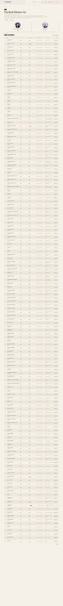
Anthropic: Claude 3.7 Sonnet (11, 68)
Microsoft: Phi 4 (9, 326)
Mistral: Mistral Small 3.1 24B (11, 361)
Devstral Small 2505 (10, 157)
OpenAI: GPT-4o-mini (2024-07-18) (12, 422)
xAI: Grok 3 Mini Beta (10, 537)
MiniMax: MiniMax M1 (10, 336)
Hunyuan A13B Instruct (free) (11, 254)
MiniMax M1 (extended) (10, 333)
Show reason (55, 40)
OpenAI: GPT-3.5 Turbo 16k (11, 394)
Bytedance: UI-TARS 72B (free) (11, 86)
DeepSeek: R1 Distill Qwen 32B (11, 154)
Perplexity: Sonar (9, 444)
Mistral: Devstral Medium (10, 343)
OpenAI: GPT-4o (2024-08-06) (11, 415)
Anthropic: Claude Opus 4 (10, 75)
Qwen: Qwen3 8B (9, 483)
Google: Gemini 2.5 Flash (10, 204)
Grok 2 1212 (8, 247)
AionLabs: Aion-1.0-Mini (10, 43)
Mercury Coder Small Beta (11, 290)
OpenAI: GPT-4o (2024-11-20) (11, 419)
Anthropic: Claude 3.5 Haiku (11, 61)
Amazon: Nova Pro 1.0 (10, 54)
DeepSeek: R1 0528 (10, 143)
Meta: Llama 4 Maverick (10, 318)
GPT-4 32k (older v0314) (10, 240)
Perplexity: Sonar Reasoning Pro (11, 451)
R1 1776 (8, 494)
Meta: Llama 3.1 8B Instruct (11, 304)
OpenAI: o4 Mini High (10, 440)
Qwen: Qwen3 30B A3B (10, 476)
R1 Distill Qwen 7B (9, 504)
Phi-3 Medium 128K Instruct (11, 458)
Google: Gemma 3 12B (10, 225)
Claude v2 (8, 97)
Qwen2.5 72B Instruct (10, 490)
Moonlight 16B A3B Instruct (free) (12, 372)
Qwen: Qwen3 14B (9, 469)
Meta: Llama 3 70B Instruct (11, 293)
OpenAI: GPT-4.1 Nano (10, 408)
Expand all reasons (55, 35)
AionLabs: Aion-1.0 (10, 39)
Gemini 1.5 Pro (9, 172)
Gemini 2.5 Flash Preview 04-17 (11, 179)
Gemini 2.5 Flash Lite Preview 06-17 (12, 175)
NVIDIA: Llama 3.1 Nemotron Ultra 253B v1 (13, 383)
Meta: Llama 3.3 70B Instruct (11, 315)
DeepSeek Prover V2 (10, 122)
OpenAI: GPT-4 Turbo (10, 397)
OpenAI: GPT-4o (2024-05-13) (11, 411)
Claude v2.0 (9, 100)
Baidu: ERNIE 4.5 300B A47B (11, 82)
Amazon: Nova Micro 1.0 (10, 50)
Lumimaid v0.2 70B (10, 272)
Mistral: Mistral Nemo (10, 358)
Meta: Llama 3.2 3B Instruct (11, 311)
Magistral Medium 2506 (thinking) (12, 279)
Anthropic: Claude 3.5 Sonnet (11, 64)
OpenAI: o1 (8, 426)
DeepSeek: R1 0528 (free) (11, 147)
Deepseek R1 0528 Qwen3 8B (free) (12, 129)
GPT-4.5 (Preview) (10, 243)
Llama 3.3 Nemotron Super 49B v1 (12, 268)
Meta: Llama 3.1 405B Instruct (11, 297)
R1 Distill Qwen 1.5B (10, 501)
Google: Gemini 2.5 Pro (10, 208)
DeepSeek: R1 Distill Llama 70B (11, 150)
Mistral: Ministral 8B (10, 351)
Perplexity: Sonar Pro (10, 447)
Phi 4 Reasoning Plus (10, 454)
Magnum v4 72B (9, 286)
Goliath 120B (9, 197)
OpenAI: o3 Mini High (10, 433)
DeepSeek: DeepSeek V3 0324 (11, 136)
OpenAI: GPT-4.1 (9, 401)
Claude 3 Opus (9, 89)
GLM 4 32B (8, 190)
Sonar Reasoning (9, 512)
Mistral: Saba (9, 369)
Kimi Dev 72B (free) (10, 258)
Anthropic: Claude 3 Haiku (11, 57)
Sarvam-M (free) (9, 508)
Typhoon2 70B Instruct (10, 515)
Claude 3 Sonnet (9, 93)
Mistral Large (9, 340)
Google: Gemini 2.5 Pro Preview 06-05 (12, 215)
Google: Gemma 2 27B (10, 218)
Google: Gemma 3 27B (10, 229)
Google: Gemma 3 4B (10, 233)
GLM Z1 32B (9, 193)
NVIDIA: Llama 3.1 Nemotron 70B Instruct (13, 379)
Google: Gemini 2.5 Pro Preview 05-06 (12, 211)
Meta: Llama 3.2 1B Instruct (11, 308)
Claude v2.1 (9, 104)
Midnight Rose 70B (10, 329)
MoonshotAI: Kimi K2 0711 (10, 376)
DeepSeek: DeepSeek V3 (10, 132)
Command (8, 111)
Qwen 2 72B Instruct (10, 462)
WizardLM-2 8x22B (10, 522)
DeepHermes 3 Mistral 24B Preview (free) (13, 118)
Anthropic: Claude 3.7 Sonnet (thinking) (12, 72)
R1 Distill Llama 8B (10, 497)
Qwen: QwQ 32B (9, 487)
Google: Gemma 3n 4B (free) (11, 236)
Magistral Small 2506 (10, 283)
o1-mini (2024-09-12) (10, 386)
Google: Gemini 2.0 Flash (10, 200)
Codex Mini (9, 107)
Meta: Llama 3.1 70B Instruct (11, 301)
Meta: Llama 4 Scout (10, 322)
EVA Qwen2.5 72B (9, 168)
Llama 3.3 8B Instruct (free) (11, 265)
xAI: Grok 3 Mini (9, 533)
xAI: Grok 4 (8, 540)
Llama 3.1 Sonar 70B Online (11, 261)
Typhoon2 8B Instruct (10, 519)
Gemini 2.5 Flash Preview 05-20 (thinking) (13, 186)
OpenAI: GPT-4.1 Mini (10, 404)
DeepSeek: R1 (9, 140)
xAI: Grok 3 (8, 526)
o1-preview (8, 390)
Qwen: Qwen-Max (9, 465)
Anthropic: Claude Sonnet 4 (11, 79)
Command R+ (9, 114)
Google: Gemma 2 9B (10, 222)
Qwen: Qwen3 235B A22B (10, 472)
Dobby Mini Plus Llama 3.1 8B (11, 161)
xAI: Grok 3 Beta (9, 530)
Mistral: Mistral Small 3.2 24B (11, 365)
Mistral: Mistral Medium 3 (11, 354)
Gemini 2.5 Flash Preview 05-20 (11, 182)
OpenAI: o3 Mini (9, 429)
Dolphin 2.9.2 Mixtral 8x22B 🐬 (11, 165)
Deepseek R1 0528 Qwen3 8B (11, 125)
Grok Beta (8, 250)
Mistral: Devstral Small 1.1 (10, 347)
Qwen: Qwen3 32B (10, 479)
